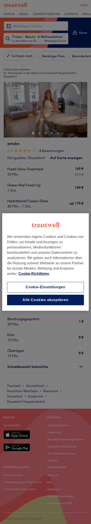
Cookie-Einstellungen (45, 287)
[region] (45, 262)
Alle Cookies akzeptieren (45, 300)
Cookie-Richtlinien (33, 274)
